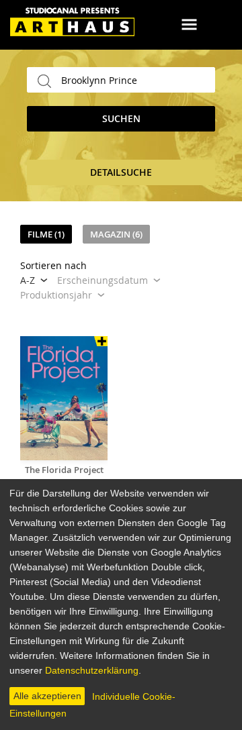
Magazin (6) (116, 234)
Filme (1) (46, 234)
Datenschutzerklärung (91, 670)
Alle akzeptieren (47, 695)
